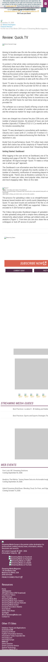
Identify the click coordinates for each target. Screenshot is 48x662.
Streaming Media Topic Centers (13, 601)
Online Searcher (7, 644)
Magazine (6, 591)
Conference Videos (8, 595)
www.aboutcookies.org (11, 11)
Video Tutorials (7, 597)
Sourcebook (6, 609)
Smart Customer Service (10, 646)
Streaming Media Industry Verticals (14, 603)
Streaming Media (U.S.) (10, 650)
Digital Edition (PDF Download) (13, 593)
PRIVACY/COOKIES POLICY (11, 577)
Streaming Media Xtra (9, 599)
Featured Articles (6, 27)
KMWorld (5, 642)
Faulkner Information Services (12, 634)
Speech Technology (9, 648)
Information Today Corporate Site (13, 636)
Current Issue (18, 271)
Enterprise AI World (8, 632)
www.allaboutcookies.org (29, 11)
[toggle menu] (43, 9)
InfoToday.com (7, 638)
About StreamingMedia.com (11, 615)
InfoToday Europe (8, 640)
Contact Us (6, 617)
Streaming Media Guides (10, 605)
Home (4, 589)
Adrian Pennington (9, 25)
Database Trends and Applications (14, 628)
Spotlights (5, 613)
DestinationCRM (7, 630)
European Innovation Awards (12, 607)
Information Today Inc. (10, 553)
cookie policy (10, 6)
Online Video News (8, 611)
